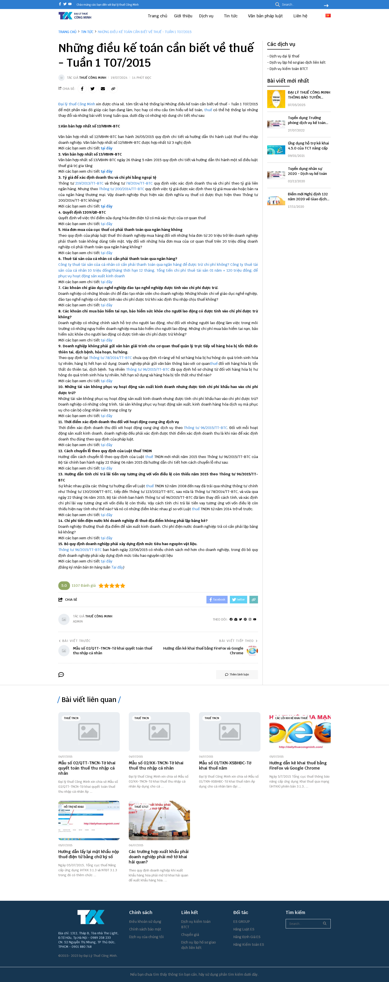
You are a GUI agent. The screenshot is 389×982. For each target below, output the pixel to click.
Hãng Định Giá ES (246, 937)
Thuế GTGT (141, 807)
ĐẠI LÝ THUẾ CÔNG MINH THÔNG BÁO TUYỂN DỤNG (309, 97)
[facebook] (60, 4)
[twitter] (65, 4)
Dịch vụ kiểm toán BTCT (289, 69)
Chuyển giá (190, 934)
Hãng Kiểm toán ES (248, 944)
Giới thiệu (183, 15)
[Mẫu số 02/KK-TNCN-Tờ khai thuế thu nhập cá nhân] (159, 732)
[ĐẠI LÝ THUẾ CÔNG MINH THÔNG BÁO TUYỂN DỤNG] (276, 99)
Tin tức (231, 15)
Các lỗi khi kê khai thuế (291, 718)
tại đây (107, 148)
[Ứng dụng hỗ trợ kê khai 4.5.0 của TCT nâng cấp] (276, 150)
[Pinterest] (245, 619)
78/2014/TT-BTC (140, 183)
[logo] (75, 19)
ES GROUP (241, 921)
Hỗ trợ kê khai (74, 807)
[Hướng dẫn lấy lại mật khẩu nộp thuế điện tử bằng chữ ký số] (89, 820)
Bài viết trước (76, 641)
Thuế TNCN (71, 718)
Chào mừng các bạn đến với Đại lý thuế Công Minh (108, 5)
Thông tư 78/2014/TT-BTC (110, 357)
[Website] (235, 619)
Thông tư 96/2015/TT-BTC (148, 369)
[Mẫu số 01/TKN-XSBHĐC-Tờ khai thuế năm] (229, 732)
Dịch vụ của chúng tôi (146, 937)
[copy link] (113, 88)
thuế (208, 110)
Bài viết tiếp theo (236, 641)
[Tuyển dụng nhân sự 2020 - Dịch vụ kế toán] (276, 175)
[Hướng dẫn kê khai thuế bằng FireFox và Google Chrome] (300, 732)
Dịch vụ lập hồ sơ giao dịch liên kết (298, 63)
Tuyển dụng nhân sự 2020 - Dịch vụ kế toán (307, 171)
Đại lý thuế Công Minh (76, 104)
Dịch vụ (207, 15)
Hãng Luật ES (243, 929)
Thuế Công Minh (92, 78)
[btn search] (326, 6)
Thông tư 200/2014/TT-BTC (121, 189)
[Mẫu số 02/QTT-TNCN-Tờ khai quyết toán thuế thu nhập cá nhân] (89, 732)
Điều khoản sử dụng (145, 921)
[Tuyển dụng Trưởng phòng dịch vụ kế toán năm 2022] (276, 124)
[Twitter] (240, 619)
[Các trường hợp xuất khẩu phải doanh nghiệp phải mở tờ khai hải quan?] (159, 820)
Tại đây (117, 567)
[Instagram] (250, 619)
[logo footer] (91, 917)
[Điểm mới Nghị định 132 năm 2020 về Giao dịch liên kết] (276, 201)
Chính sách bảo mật (145, 929)
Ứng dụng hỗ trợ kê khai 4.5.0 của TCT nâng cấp (308, 146)
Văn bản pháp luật (266, 15)
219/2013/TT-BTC (89, 183)
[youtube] (70, 4)
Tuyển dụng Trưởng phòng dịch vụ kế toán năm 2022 (307, 122)
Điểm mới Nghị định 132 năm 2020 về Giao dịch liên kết (308, 199)
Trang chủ (157, 15)
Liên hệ (300, 15)
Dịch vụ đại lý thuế (284, 56)
